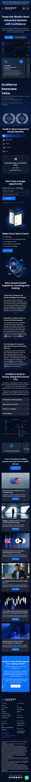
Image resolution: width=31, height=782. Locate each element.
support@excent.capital (8, 735)
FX (6, 136)
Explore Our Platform (20, 37)
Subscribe (8, 198)
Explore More (15, 468)
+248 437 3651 (6, 737)
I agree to (14, 202)
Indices (7, 143)
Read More (15, 498)
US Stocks (7, 147)
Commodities (8, 139)
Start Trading (9, 37)
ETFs (6, 151)
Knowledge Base (21, 731)
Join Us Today (15, 686)
